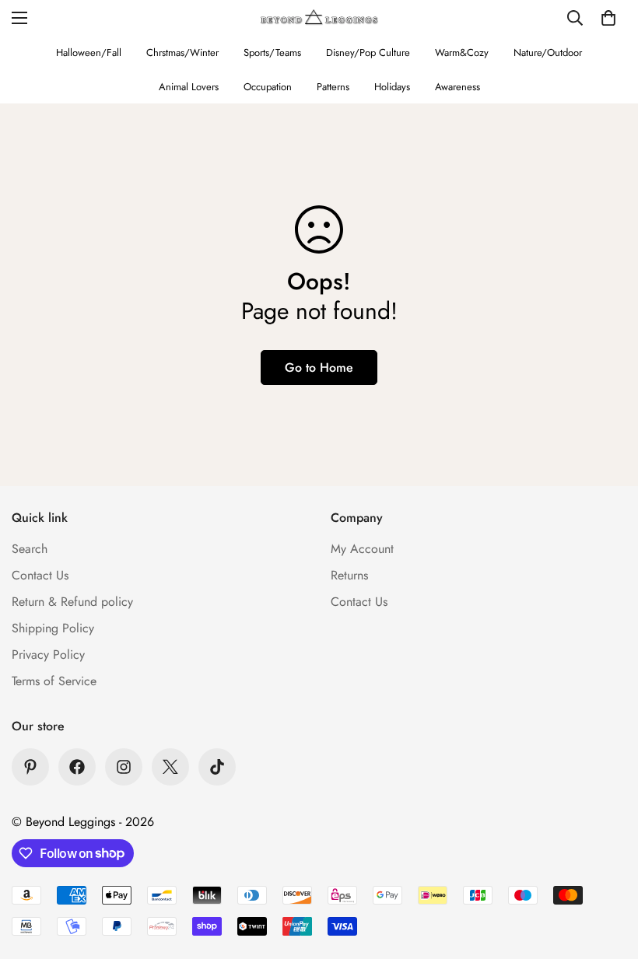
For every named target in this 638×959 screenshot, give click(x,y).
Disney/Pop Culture (368, 52)
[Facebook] (77, 767)
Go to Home (319, 367)
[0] (608, 18)
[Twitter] (170, 767)
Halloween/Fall (88, 52)
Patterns (333, 86)
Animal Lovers (189, 86)
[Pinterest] (30, 767)
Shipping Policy (53, 628)
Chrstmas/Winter (182, 52)
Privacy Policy (48, 654)
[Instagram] (123, 767)
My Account (362, 549)
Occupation (268, 86)
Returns (349, 575)
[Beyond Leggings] (319, 17)
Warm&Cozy (462, 52)
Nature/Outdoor (548, 52)
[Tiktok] (217, 767)
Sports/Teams (272, 52)
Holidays (392, 86)
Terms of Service (54, 681)
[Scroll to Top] (608, 874)
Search (29, 549)
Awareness (457, 86)
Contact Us (40, 575)
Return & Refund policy (72, 602)
